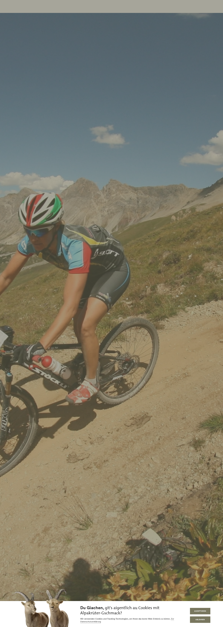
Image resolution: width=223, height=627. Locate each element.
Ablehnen (200, 620)
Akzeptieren (200, 611)
